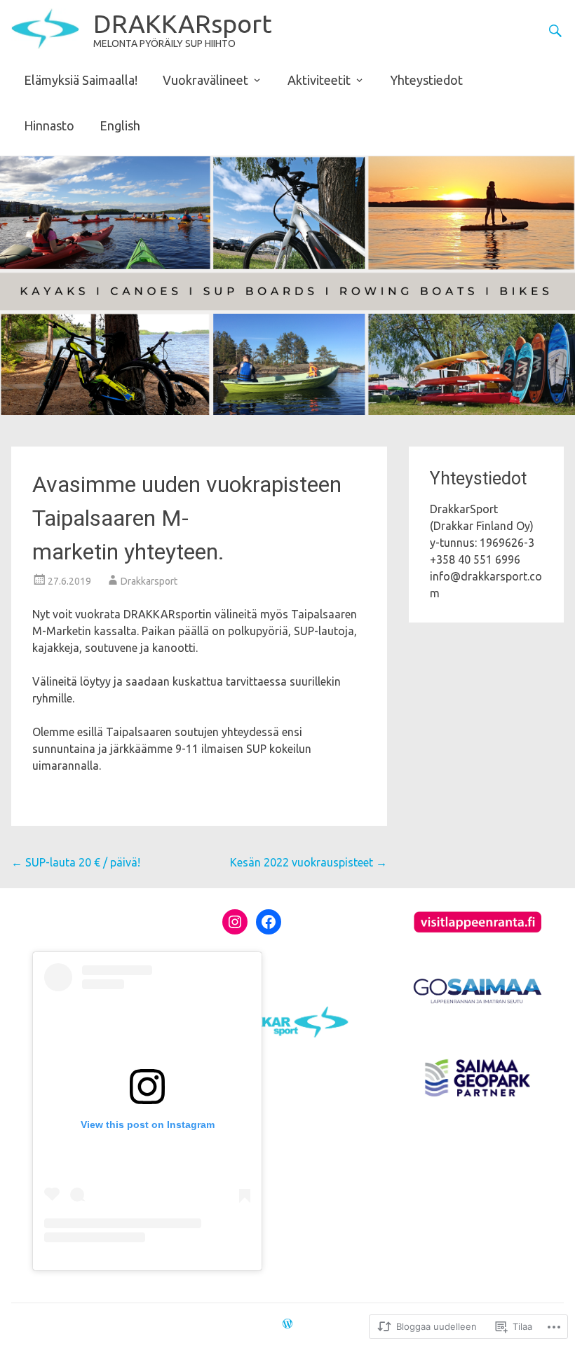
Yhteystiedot (426, 80)
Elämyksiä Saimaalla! (80, 80)
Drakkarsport (149, 581)
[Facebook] (268, 921)
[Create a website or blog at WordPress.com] (287, 1324)
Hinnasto (49, 125)
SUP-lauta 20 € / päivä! (75, 862)
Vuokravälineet (205, 80)
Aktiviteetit (319, 80)
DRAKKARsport (182, 23)
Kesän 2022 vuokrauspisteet (308, 862)
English (120, 125)
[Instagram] (235, 921)
